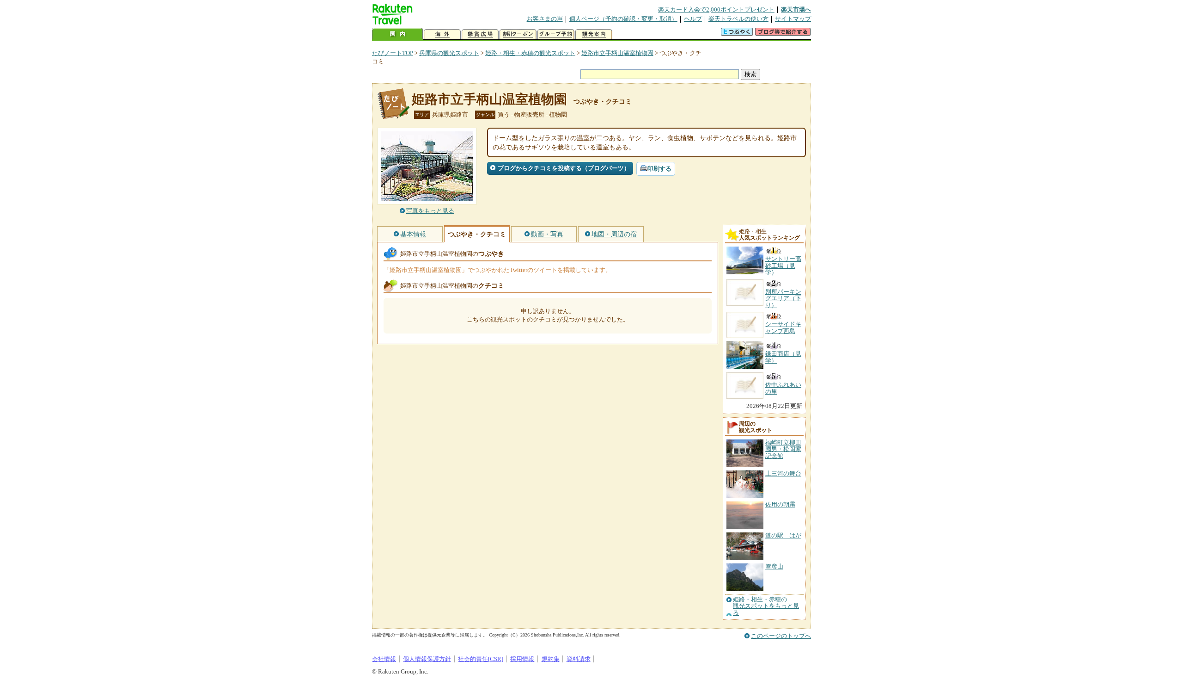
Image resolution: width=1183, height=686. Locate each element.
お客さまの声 (545, 18)
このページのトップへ (781, 635)
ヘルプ (693, 18)
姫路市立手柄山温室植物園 (617, 52)
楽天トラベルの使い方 (738, 18)
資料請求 (579, 658)
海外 (442, 34)
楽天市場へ (796, 9)
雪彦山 (774, 566)
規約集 (551, 658)
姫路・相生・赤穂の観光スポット (530, 52)
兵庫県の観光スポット (449, 52)
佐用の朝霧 (780, 504)
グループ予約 (555, 34)
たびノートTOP (392, 52)
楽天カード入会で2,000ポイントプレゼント (716, 9)
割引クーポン (518, 34)
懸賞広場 (480, 34)
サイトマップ (793, 18)
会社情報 (384, 658)
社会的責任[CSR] (480, 658)
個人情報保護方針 (427, 658)
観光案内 (593, 34)
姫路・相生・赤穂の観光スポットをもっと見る (766, 606)
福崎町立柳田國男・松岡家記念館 (783, 449)
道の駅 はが (783, 535)
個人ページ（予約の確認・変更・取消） (623, 18)
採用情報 (522, 658)
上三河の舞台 (783, 473)
